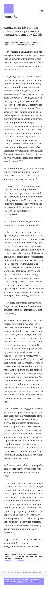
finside (19, 573)
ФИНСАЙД (10, 16)
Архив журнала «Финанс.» (33, 573)
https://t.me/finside (14, 561)
